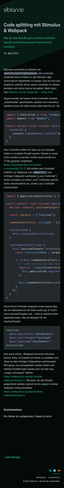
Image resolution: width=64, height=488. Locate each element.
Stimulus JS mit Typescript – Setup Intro (30, 92)
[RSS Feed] (50, 470)
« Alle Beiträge (12, 457)
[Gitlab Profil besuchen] (59, 470)
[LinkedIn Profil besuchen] (54, 470)
